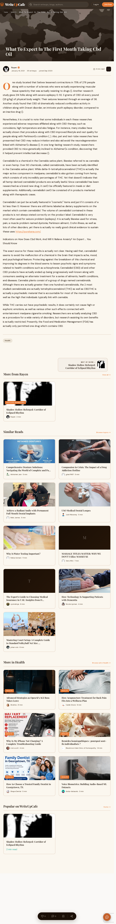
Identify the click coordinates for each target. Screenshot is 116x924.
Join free (108, 4)
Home (6, 12)
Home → (107, 807)
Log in (96, 4)
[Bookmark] (63, 916)
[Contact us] (107, 917)
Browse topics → (103, 432)
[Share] (71, 916)
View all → (106, 375)
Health (14, 12)
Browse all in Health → (101, 663)
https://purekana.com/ (28, 231)
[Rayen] (6, 69)
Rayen (14, 67)
